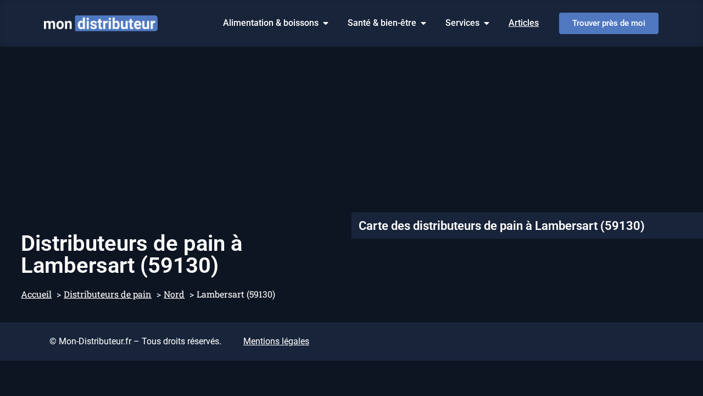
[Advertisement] (351, 129)
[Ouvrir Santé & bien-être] (423, 23)
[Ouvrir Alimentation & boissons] (325, 23)
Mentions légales (276, 341)
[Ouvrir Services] (486, 23)
